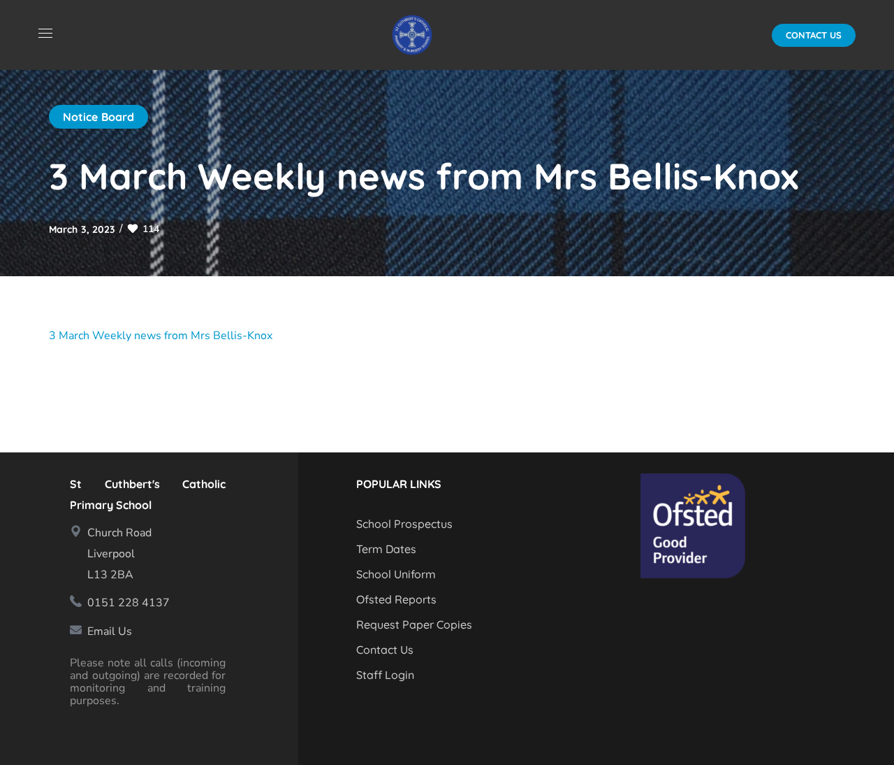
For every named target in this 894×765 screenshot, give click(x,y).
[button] (814, 35)
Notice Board (98, 117)
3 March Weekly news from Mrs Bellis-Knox (160, 335)
